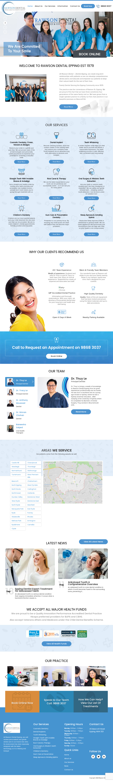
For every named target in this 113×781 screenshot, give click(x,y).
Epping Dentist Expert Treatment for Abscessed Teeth (34, 590)
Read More (68, 107)
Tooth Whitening (39, 735)
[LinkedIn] (104, 756)
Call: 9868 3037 (56, 703)
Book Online (56, 356)
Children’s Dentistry (40, 751)
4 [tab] (5, 32)
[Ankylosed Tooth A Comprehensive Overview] (83, 563)
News (66, 766)
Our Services (50, 6)
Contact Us (75, 6)
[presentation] (6, 677)
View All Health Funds (56, 643)
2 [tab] (5, 23)
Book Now (88, 6)
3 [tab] (5, 27)
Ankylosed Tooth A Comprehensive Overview (83, 583)
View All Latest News (93, 541)
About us (38, 6)
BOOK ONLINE (89, 54)
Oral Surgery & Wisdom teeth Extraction (44, 747)
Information (62, 6)
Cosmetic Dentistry (40, 729)
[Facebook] (93, 756)
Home (30, 6)
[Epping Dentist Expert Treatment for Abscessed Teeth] (30, 567)
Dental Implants (39, 732)
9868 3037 (105, 6)
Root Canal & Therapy (41, 743)
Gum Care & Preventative (43, 754)
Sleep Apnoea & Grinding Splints (45, 757)
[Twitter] (98, 756)
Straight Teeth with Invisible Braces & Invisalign (44, 739)
